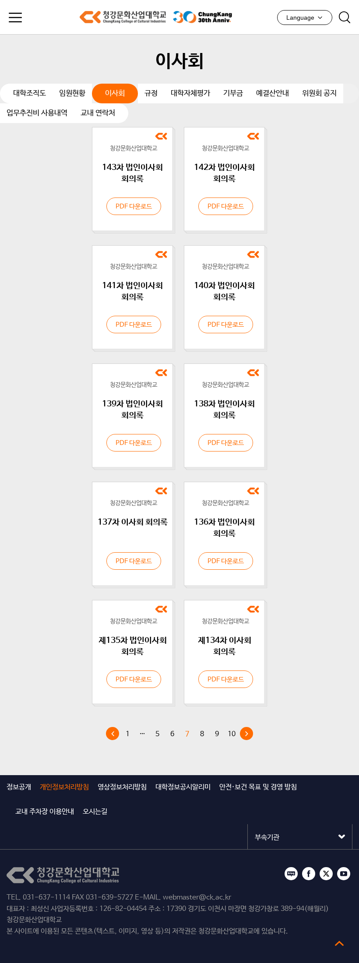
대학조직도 (29, 93)
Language (300, 17)
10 (232, 734)
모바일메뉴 (15, 17)
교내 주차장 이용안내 (44, 812)
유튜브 (343, 873)
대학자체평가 (190, 93)
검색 (344, 17)
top (339, 943)
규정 (151, 93)
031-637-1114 (46, 897)
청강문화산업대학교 (122, 17)
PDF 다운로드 (134, 206)
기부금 (233, 93)
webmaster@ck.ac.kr (197, 897)
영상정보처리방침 (122, 787)
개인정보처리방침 (64, 787)
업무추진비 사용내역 (37, 113)
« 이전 (112, 733)
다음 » (246, 733)
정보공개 (19, 787)
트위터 (326, 873)
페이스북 (308, 873)
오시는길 (95, 812)
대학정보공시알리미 (183, 787)
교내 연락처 (98, 113)
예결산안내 (272, 93)
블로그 (291, 873)
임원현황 (72, 93)
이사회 (115, 93)
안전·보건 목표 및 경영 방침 (258, 787)
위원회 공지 (319, 93)
